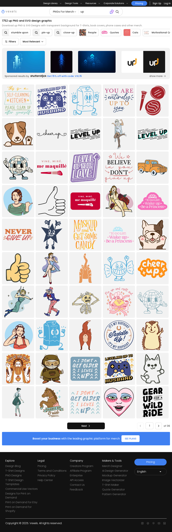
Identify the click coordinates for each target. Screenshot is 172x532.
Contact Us (77, 485)
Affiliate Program (81, 471)
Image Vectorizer (113, 480)
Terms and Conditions (52, 471)
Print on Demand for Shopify (18, 509)
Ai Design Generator (115, 471)
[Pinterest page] (153, 523)
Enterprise (76, 475)
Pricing (42, 466)
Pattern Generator (114, 494)
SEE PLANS (130, 438)
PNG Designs (13, 475)
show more (156, 76)
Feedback (76, 489)
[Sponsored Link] (26, 61)
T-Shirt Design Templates (14, 482)
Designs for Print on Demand (17, 495)
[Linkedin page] (164, 523)
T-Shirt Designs (15, 471)
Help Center (45, 480)
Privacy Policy (46, 475)
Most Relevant (31, 41)
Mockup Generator (114, 475)
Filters (12, 41)
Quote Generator (113, 489)
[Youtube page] (159, 523)
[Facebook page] (148, 523)
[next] (158, 426)
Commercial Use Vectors (21, 489)
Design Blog (13, 466)
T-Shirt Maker (110, 485)
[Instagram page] (142, 523)
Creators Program (81, 466)
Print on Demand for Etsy (21, 502)
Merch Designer (112, 466)
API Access (77, 480)
